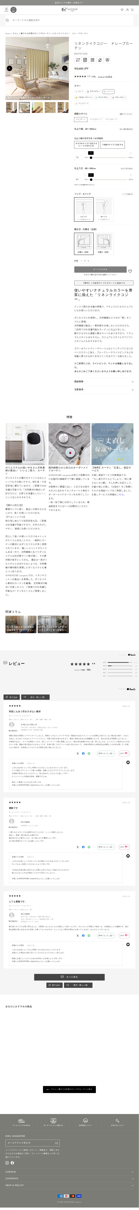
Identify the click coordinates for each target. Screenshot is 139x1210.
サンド (81, 91)
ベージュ (110, 91)
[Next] (65, 68)
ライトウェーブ (111, 119)
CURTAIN (10, 1172)
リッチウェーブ (95, 119)
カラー (77, 86)
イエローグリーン (85, 97)
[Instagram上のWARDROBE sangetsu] (7, 1163)
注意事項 (78, 390)
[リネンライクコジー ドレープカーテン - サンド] (6, 1061)
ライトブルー (103, 97)
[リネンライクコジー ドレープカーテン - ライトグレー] (8, 1061)
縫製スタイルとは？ (126, 114)
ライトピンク (83, 103)
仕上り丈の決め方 (126, 168)
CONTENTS (11, 1179)
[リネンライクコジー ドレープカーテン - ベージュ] (11, 1061)
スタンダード (81, 119)
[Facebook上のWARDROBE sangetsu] (12, 1163)
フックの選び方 (128, 194)
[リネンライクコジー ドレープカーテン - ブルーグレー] (17, 1061)
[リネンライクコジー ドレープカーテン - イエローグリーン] (13, 1061)
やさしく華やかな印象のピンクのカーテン (32, 34)
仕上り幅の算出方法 (126, 129)
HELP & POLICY (14, 1185)
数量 (76, 261)
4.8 (93, 663)
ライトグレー (95, 91)
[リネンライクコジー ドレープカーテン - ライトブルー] (15, 1061)
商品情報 (78, 382)
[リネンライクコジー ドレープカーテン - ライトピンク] (19, 1061)
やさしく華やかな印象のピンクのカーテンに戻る (71, 1089)
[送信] (56, 1143)
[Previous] (9, 68)
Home (8, 34)
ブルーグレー (120, 97)
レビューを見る (105, 76)
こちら (120, 495)
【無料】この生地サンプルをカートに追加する (104, 283)
